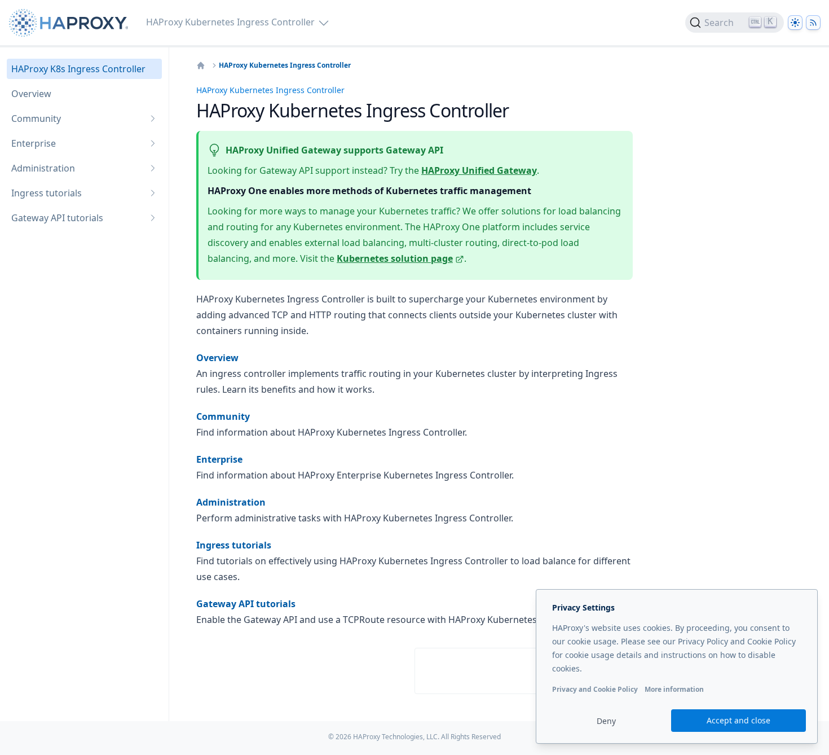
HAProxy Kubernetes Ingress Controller (285, 65)
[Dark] (795, 22)
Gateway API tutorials (246, 604)
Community (223, 416)
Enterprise (219, 459)
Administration (231, 502)
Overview (217, 358)
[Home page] (71, 23)
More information (674, 689)
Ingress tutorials (233, 545)
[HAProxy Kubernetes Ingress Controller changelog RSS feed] (813, 22)
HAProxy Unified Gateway (479, 170)
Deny (606, 721)
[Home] (200, 65)
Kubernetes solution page (395, 258)
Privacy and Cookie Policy (595, 689)
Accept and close (738, 720)
